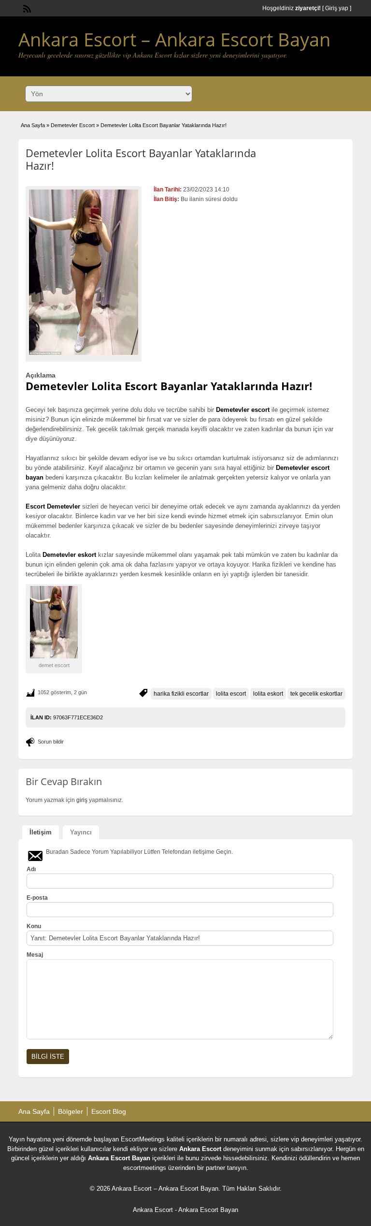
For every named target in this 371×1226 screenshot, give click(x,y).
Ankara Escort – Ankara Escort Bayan (174, 39)
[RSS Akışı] (26, 8)
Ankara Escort (200, 1149)
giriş (81, 800)
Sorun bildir (51, 741)
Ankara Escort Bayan (119, 1158)
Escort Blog (108, 1111)
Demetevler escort (243, 409)
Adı (31, 869)
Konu (34, 926)
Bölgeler (70, 1111)
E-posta (37, 897)
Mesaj (35, 954)
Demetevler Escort (73, 125)
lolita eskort (268, 693)
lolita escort (231, 693)
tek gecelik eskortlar (316, 693)
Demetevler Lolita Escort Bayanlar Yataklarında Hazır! (141, 159)
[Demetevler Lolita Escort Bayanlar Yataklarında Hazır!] (83, 272)
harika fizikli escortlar (181, 693)
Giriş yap (336, 8)
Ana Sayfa (33, 125)
